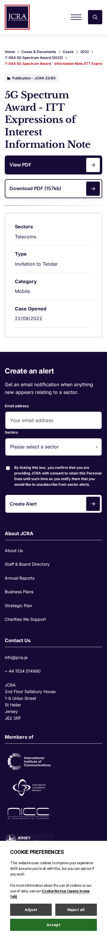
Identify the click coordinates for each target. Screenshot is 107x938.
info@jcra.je (16, 657)
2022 (84, 51)
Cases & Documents (38, 51)
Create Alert (23, 504)
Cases (68, 51)
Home (10, 51)
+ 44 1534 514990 (23, 671)
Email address (17, 406)
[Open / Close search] (95, 17)
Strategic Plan (18, 605)
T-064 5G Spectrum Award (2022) (34, 57)
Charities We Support (25, 619)
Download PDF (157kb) (35, 188)
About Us (14, 550)
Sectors (11, 432)
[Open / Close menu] (76, 17)
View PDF (20, 165)
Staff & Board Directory (27, 564)
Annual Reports (19, 578)
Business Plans (19, 591)
